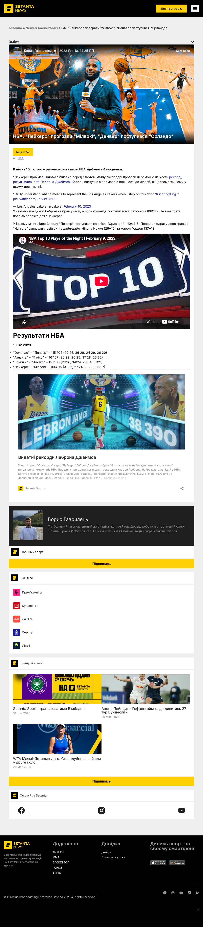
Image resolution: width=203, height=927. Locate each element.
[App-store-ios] (189, 892)
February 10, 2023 (77, 206)
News (30, 28)
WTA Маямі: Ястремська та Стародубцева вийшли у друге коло (57, 760)
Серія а (27, 632)
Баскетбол (47, 28)
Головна (15, 28)
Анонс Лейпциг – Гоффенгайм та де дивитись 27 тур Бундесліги (144, 710)
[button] (192, 41)
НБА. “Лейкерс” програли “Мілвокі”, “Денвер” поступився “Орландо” (93, 136)
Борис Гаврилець (37, 51)
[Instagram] (173, 892)
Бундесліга (30, 606)
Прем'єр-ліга (32, 592)
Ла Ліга (27, 619)
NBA (21, 158)
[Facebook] (165, 892)
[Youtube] (181, 892)
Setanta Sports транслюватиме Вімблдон (49, 709)
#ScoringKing (166, 194)
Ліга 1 (26, 646)
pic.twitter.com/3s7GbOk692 (34, 199)
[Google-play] (197, 892)
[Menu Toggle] (195, 8)
